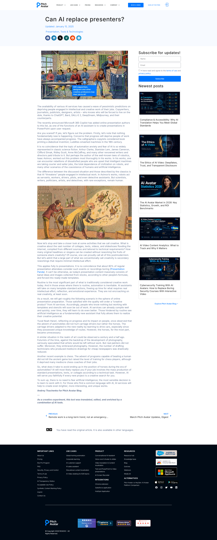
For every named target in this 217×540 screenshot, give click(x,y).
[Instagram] (161, 487)
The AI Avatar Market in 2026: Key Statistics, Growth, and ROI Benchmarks (158, 205)
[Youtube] (171, 487)
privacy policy (145, 73)
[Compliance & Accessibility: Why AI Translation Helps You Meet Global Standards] (159, 103)
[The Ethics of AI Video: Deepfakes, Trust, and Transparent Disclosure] (159, 146)
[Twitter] (166, 487)
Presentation (52, 31)
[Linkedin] (176, 487)
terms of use (171, 70)
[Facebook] (156, 487)
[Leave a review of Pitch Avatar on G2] (87, 527)
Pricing (87, 5)
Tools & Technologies (71, 31)
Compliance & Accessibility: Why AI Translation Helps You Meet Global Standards (159, 122)
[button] (47, 37)
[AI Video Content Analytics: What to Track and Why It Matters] (159, 228)
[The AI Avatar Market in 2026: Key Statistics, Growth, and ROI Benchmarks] (159, 186)
